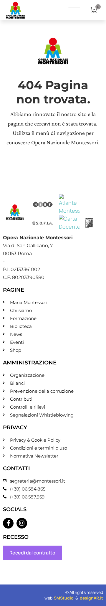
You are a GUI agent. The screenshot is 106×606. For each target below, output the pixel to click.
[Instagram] (21, 523)
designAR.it (91, 598)
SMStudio (64, 598)
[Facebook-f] (8, 523)
